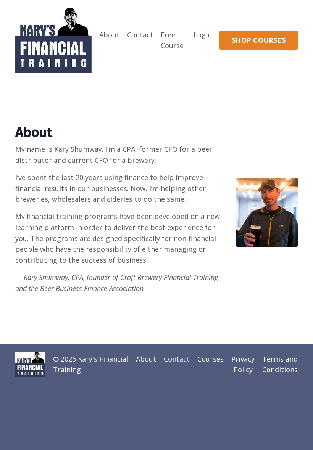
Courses (210, 358)
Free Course (172, 40)
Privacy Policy (243, 364)
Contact (140, 34)
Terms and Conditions (280, 364)
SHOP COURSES (259, 40)
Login (203, 34)
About (109, 34)
